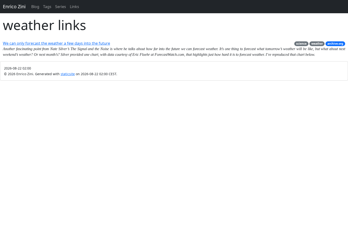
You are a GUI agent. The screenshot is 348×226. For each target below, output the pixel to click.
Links (74, 6)
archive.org (335, 44)
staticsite (68, 74)
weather (317, 44)
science (301, 44)
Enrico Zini (14, 6)
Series (60, 6)
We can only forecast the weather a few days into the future (56, 43)
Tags (47, 6)
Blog (35, 6)
